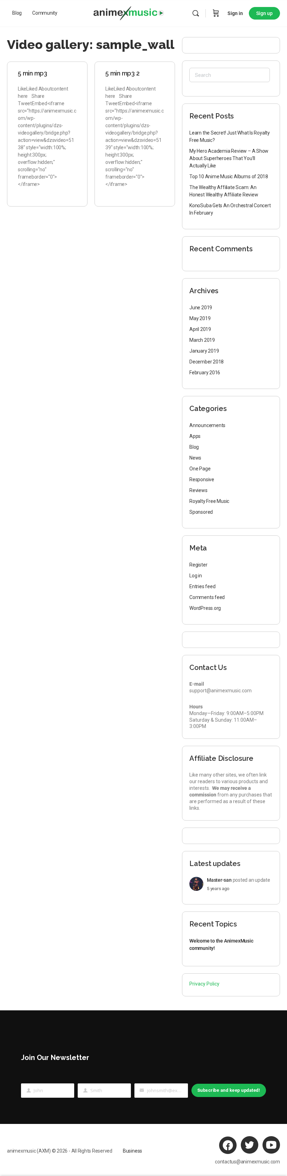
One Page (199, 468)
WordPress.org (205, 608)
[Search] (196, 13)
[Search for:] (229, 75)
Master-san (219, 880)
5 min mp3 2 (122, 73)
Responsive (201, 479)
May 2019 (199, 318)
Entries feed (202, 586)
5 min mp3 (32, 73)
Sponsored (201, 512)
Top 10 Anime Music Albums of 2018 (228, 176)
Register (198, 565)
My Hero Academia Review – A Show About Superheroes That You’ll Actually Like (228, 158)
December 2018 (206, 362)
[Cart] (215, 13)
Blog (194, 447)
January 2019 (204, 351)
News (195, 458)
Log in (195, 575)
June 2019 (200, 307)
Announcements (207, 425)
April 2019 (200, 329)
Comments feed (207, 597)
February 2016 (204, 372)
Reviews (198, 490)
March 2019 (202, 340)
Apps (195, 436)
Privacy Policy (204, 984)
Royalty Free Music (209, 501)
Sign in (235, 13)
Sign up (264, 13)
